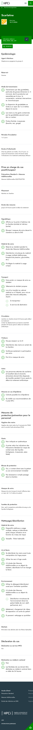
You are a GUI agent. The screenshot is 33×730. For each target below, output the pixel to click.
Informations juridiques (8, 723)
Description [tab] (9, 46)
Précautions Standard (7, 693)
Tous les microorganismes (10, 7)
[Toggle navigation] (25, 3)
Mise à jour (12, 20)
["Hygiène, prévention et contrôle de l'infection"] (5, 3)
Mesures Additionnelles (8, 697)
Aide (2, 720)
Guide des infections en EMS (9, 701)
